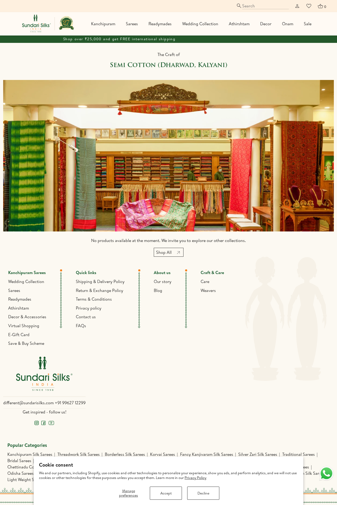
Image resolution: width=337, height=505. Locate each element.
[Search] (262, 6)
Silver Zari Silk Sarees (257, 454)
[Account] (297, 6)
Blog (158, 290)
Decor (265, 24)
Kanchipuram (103, 24)
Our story (162, 281)
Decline (203, 493)
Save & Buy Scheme (26, 343)
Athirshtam (239, 24)
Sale (307, 24)
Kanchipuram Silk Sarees (29, 454)
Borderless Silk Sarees (125, 454)
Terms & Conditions (94, 299)
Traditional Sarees (298, 454)
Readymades (160, 24)
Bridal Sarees (19, 460)
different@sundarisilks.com (28, 403)
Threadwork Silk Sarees (78, 454)
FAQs (81, 326)
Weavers (208, 290)
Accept (166, 493)
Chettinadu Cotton (24, 467)
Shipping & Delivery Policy (100, 281)
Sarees (132, 24)
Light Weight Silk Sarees (29, 479)
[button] (322, 6)
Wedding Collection (200, 24)
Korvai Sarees (162, 454)
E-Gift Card (18, 334)
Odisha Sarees (20, 473)
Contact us (86, 317)
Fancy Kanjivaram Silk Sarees (206, 454)
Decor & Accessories (27, 317)
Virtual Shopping (23, 326)
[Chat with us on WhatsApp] (326, 473)
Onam (287, 24)
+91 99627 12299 (70, 403)
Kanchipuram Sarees (27, 272)
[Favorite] (308, 6)
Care (205, 281)
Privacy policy (88, 308)
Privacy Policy (195, 477)
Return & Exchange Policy (99, 290)
